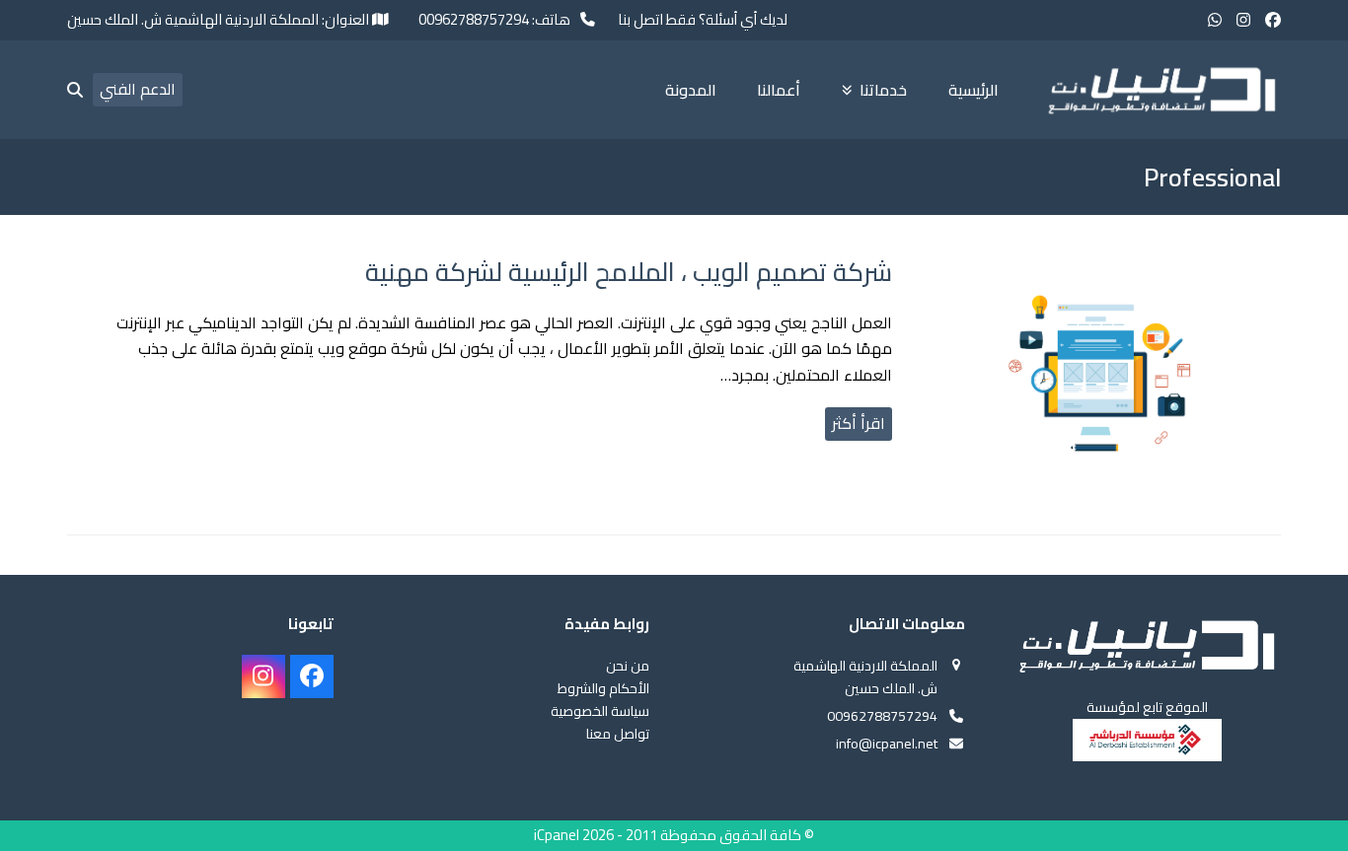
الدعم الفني (138, 89)
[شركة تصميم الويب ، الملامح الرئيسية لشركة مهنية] (1099, 377)
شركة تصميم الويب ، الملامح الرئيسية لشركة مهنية (628, 272)
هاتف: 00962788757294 (494, 20)
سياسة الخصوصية (600, 711)
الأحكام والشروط (603, 688)
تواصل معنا (617, 733)
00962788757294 (882, 716)
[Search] (75, 90)
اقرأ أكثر (858, 423)
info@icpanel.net (886, 743)
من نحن (627, 665)
